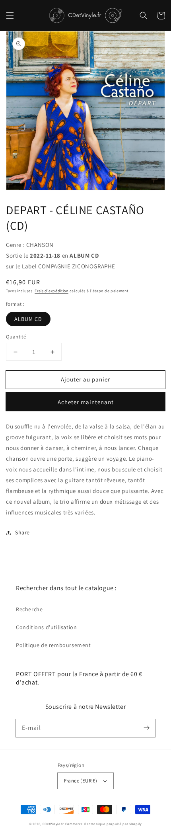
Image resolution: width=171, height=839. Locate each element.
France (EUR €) (80, 780)
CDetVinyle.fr (53, 823)
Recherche (29, 609)
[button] (10, 15)
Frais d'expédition (51, 290)
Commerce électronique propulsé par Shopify (103, 823)
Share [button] (22, 532)
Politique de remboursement (53, 645)
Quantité (16, 336)
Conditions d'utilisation (46, 627)
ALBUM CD (28, 319)
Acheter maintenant (86, 402)
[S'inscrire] (146, 728)
